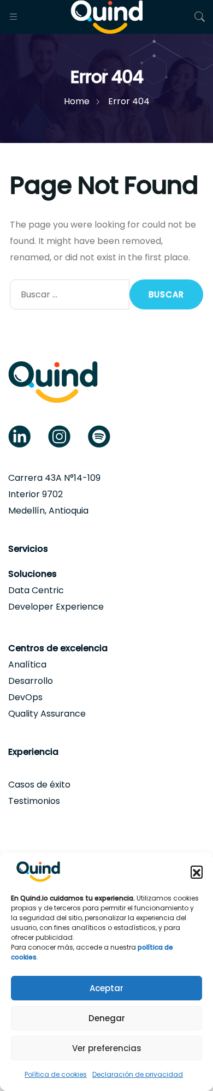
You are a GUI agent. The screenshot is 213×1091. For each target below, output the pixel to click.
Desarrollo (30, 681)
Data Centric (36, 590)
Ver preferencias (106, 1048)
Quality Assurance (47, 713)
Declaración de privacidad (137, 1074)
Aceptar (106, 988)
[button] (196, 871)
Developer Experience (56, 606)
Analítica (27, 664)
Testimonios (34, 801)
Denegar (106, 1018)
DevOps (25, 697)
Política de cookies (56, 1074)
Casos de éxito (39, 784)
